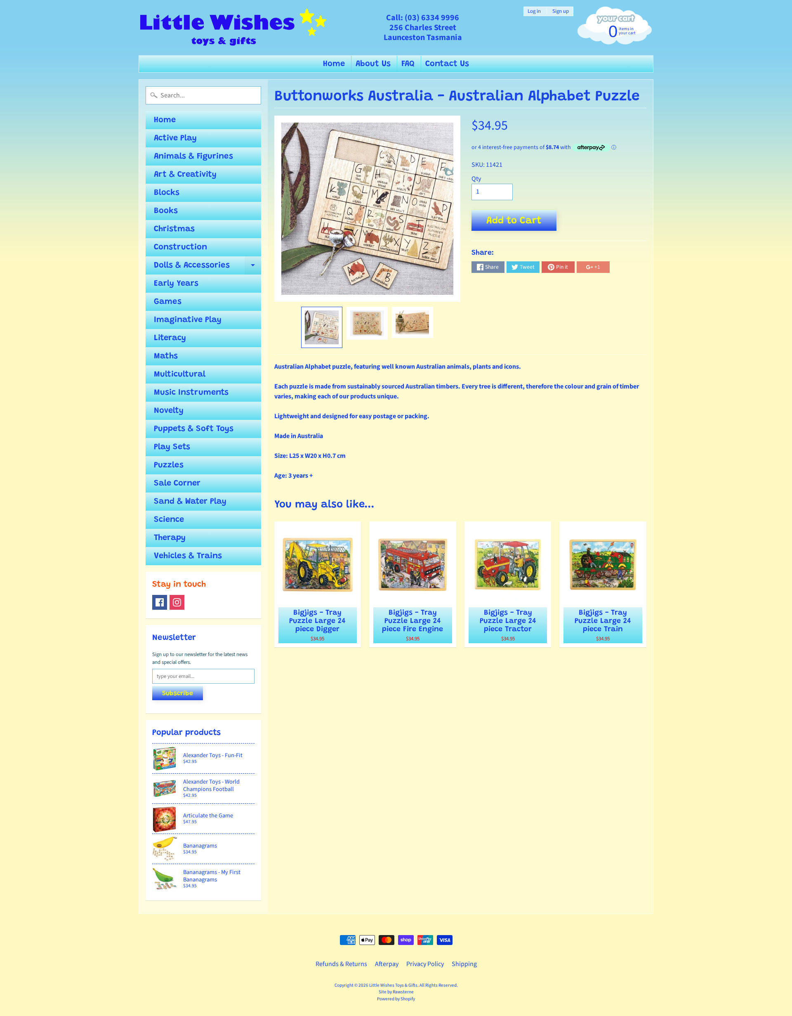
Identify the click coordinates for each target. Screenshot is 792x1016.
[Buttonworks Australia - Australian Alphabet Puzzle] (321, 327)
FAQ (408, 64)
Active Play (175, 138)
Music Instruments (191, 392)
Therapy (170, 538)
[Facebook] (159, 602)
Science (169, 520)
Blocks (166, 193)
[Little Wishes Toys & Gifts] (233, 28)
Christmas (174, 229)
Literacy (170, 338)
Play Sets (172, 447)
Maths (166, 356)
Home (334, 64)
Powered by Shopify (396, 999)
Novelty (169, 411)
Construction (180, 247)
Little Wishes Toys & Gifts (393, 985)
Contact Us (447, 64)
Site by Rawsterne (396, 992)
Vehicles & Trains (188, 556)
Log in (534, 11)
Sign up (560, 11)
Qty (476, 178)
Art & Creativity (185, 175)
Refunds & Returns (341, 964)
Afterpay (386, 964)
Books (166, 211)
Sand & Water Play (190, 501)
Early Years (176, 283)
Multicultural (179, 374)
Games (168, 302)
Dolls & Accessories (207, 268)
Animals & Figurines (193, 156)
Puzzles (169, 465)
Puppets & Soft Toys (193, 429)
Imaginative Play (188, 320)
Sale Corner (177, 483)
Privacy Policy (425, 964)
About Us (373, 64)
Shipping (464, 964)
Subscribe (177, 693)
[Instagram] (177, 602)
